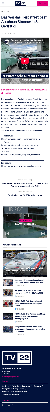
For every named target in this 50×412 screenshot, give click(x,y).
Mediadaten (15, 386)
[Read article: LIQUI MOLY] (25, 222)
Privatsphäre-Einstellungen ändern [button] (13, 389)
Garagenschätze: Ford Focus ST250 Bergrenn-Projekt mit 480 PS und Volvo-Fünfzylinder (30, 329)
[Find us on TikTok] (5, 405)
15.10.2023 (5, 34)
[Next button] (43, 233)
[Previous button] (7, 233)
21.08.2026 (20, 286)
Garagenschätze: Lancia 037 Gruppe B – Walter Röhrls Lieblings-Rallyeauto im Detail (25, 269)
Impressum (26, 386)
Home (3, 11)
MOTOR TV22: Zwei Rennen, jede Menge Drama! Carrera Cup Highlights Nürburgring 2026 (30, 316)
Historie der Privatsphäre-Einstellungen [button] (14, 391)
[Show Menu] (3, 3)
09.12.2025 (25, 228)
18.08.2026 (20, 309)
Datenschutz (37, 386)
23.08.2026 (10, 274)
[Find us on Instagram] (2, 405)
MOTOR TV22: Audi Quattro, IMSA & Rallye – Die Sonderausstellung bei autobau (28, 303)
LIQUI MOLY (25, 224)
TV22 (43, 3)
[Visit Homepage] (20, 3)
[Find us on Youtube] (9, 405)
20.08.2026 (20, 296)
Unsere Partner (25, 220)
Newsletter (5, 386)
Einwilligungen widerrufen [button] (10, 394)
